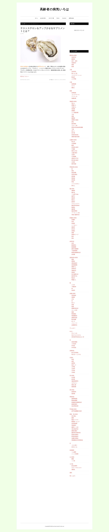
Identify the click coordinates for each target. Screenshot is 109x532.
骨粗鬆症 (74, 425)
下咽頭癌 (74, 286)
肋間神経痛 (74, 398)
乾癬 (73, 306)
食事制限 (74, 84)
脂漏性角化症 (75, 308)
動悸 (73, 145)
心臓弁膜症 (74, 152)
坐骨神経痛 (74, 423)
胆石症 (73, 229)
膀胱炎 (73, 261)
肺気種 (73, 176)
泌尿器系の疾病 (74, 257)
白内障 (73, 377)
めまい (71, 331)
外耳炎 (73, 345)
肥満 (73, 64)
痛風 (73, 259)
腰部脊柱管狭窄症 (76, 432)
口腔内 (71, 357)
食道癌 (73, 290)
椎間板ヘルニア (75, 421)
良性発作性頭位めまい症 (78, 337)
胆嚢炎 (73, 230)
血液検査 (74, 92)
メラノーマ (74, 323)
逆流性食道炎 (75, 134)
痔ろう (73, 302)
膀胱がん (74, 266)
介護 (71, 82)
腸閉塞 (73, 118)
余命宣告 (74, 71)
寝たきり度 (74, 73)
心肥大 (73, 154)
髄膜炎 (73, 207)
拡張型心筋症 (75, 147)
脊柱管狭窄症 (75, 429)
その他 (71, 464)
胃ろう (73, 131)
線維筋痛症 (74, 404)
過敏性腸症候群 (75, 136)
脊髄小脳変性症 (75, 214)
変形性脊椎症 (75, 434)
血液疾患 (72, 350)
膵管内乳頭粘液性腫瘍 (77, 127)
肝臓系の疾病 (73, 217)
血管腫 (73, 254)
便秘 (73, 116)
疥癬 (73, 304)
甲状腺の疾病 (73, 409)
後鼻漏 (73, 393)
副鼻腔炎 (74, 391)
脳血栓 (73, 198)
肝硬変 (73, 223)
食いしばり (72, 475)
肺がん (73, 185)
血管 (73, 243)
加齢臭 (73, 469)
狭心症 (73, 141)
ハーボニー (74, 225)
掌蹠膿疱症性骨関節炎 (77, 440)
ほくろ (73, 321)
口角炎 (73, 372)
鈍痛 (73, 66)
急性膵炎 (74, 123)
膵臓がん (74, 105)
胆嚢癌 (73, 110)
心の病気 (72, 457)
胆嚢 (73, 232)
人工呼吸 (74, 79)
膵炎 (73, 121)
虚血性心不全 (75, 158)
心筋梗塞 (74, 143)
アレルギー (72, 328)
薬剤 (71, 472)
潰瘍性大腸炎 (75, 120)
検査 (71, 91)
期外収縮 (74, 164)
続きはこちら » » (24, 76)
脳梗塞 (73, 190)
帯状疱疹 (74, 295)
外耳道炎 (74, 347)
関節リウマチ (75, 419)
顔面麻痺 (72, 450)
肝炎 (73, 221)
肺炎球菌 (74, 172)
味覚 (73, 359)
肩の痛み (74, 416)
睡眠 (73, 459)
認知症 (73, 201)
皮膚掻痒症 (74, 325)
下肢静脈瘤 (74, 250)
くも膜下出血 (75, 194)
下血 (73, 114)
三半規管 (74, 343)
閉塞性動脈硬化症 (76, 252)
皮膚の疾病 (72, 293)
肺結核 (73, 178)
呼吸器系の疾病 (74, 167)
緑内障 (73, 379)
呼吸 (73, 181)
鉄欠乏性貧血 (75, 352)
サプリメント (57, 79)
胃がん (73, 103)
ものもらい (74, 383)
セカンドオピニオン (77, 467)
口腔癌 (73, 368)
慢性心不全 (74, 151)
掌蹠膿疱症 (74, 315)
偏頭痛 (73, 209)
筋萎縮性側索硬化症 (77, 402)
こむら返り (74, 445)
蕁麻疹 (73, 297)
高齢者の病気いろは (54, 9)
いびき (73, 284)
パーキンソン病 (75, 212)
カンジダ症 (74, 310)
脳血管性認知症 (75, 205)
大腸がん (74, 107)
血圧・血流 (74, 61)
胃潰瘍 (73, 109)
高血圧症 (74, 57)
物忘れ (73, 200)
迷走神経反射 (75, 406)
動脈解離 (74, 247)
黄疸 (73, 238)
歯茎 (73, 361)
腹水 (73, 236)
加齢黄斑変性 (75, 381)
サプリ (28, 79)
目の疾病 (72, 375)
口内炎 (73, 370)
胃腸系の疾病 (73, 101)
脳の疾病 (72, 188)
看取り (73, 87)
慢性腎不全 (74, 276)
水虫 (73, 299)
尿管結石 (74, 268)
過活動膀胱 (74, 265)
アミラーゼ (74, 96)
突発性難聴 (74, 342)
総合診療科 (74, 465)
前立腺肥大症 (75, 274)
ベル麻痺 (74, 452)
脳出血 (73, 192)
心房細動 (74, 156)
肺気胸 (73, 180)
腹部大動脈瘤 (75, 248)
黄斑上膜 (74, 384)
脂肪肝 (73, 227)
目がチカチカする (76, 335)
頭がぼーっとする (76, 354)
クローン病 (74, 125)
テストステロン (63, 79)
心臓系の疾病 (73, 139)
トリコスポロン (75, 183)
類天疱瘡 (74, 319)
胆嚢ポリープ (75, 234)
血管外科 (72, 241)
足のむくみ (74, 447)
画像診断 (74, 98)
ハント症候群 (75, 454)
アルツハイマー (75, 203)
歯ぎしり (74, 365)
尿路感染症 (74, 263)
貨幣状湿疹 (74, 317)
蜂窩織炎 (74, 314)
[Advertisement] (79, 39)
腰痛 (73, 418)
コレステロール (75, 94)
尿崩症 (73, 272)
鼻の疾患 (72, 389)
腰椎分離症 (74, 430)
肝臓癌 (73, 219)
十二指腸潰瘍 (75, 112)
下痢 (73, 129)
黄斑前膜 (74, 386)
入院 (71, 69)
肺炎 (73, 170)
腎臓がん (74, 279)
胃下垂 (73, 133)
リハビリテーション (77, 75)
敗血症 (73, 77)
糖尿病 (73, 59)
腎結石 (73, 278)
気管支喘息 (74, 174)
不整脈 (73, 149)
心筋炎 (73, 162)
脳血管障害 (74, 211)
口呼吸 (73, 366)
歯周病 (73, 363)
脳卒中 (73, 196)
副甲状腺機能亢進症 (77, 411)
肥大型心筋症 (75, 160)
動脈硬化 (74, 245)
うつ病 (73, 460)
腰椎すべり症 (75, 427)
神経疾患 (72, 396)
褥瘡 (73, 312)
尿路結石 (74, 270)
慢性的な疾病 (73, 55)
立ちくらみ (74, 333)
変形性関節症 (75, 436)
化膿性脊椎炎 (75, 438)
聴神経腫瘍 (74, 400)
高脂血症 (74, 62)
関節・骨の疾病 (74, 414)
